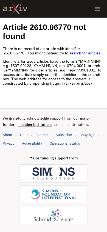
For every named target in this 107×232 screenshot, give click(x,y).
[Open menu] (98, 9)
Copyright (87, 134)
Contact (41, 134)
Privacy (8, 143)
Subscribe (64, 134)
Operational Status (65, 143)
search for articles (84, 53)
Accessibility (32, 143)
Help (24, 134)
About (7, 134)
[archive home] (15, 9)
